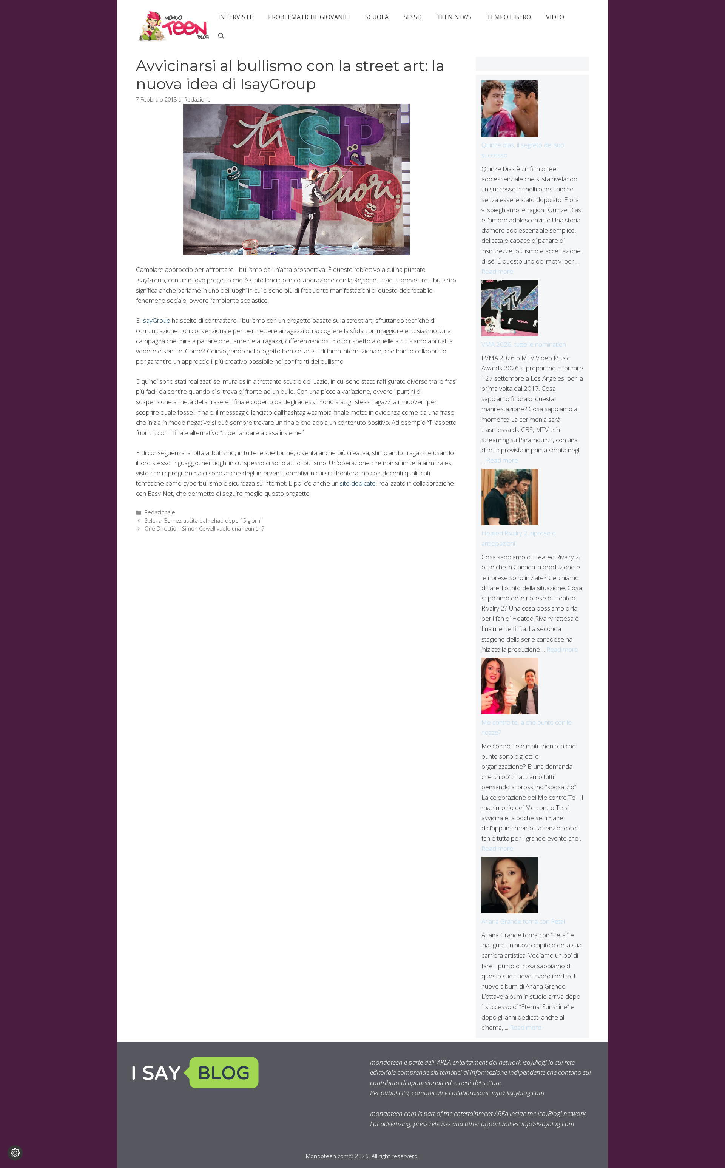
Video (555, 17)
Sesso (413, 17)
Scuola (377, 17)
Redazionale (160, 512)
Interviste (235, 17)
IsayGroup (155, 320)
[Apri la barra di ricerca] (221, 35)
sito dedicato (358, 483)
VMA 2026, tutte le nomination (523, 344)
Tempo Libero (509, 17)
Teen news (454, 17)
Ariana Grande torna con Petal (523, 921)
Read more (497, 271)
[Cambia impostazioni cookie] (15, 1152)
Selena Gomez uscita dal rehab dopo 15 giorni (203, 520)
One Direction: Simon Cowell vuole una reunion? (204, 528)
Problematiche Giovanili (309, 17)
